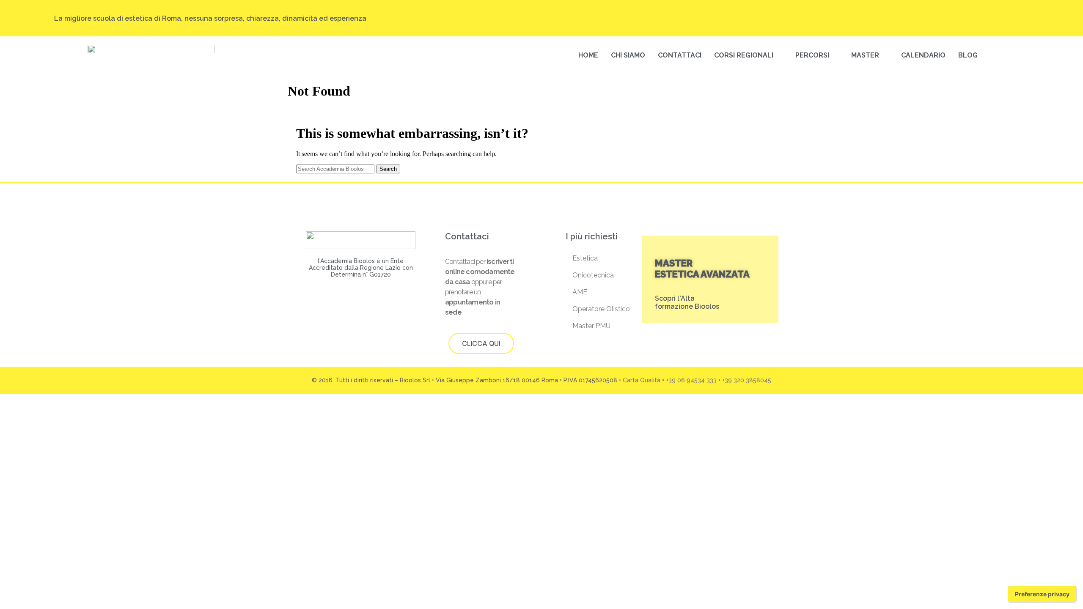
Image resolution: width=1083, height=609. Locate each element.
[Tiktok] (977, 18)
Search (388, 169)
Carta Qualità (641, 380)
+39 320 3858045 (746, 380)
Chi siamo (628, 55)
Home (588, 55)
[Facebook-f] (993, 18)
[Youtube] (1009, 18)
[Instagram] (961, 18)
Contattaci (679, 55)
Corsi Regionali (743, 55)
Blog (968, 55)
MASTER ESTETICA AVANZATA (702, 269)
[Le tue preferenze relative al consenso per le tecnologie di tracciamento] (1042, 594)
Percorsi (812, 55)
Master (865, 55)
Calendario (923, 55)
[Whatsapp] (1025, 18)
